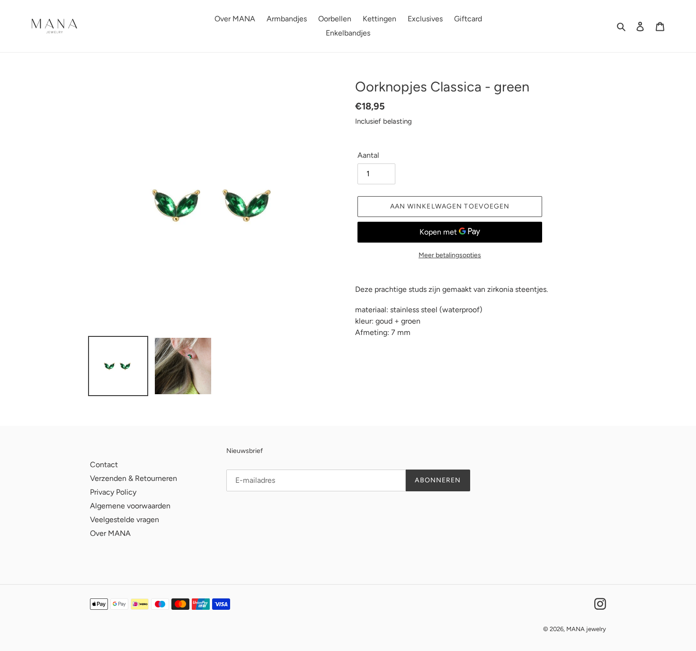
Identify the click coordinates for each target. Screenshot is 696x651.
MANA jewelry (586, 629)
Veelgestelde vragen (124, 519)
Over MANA (110, 533)
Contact (104, 464)
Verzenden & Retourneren (133, 478)
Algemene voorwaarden (130, 505)
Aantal (368, 155)
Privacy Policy (113, 492)
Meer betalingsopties (450, 255)
